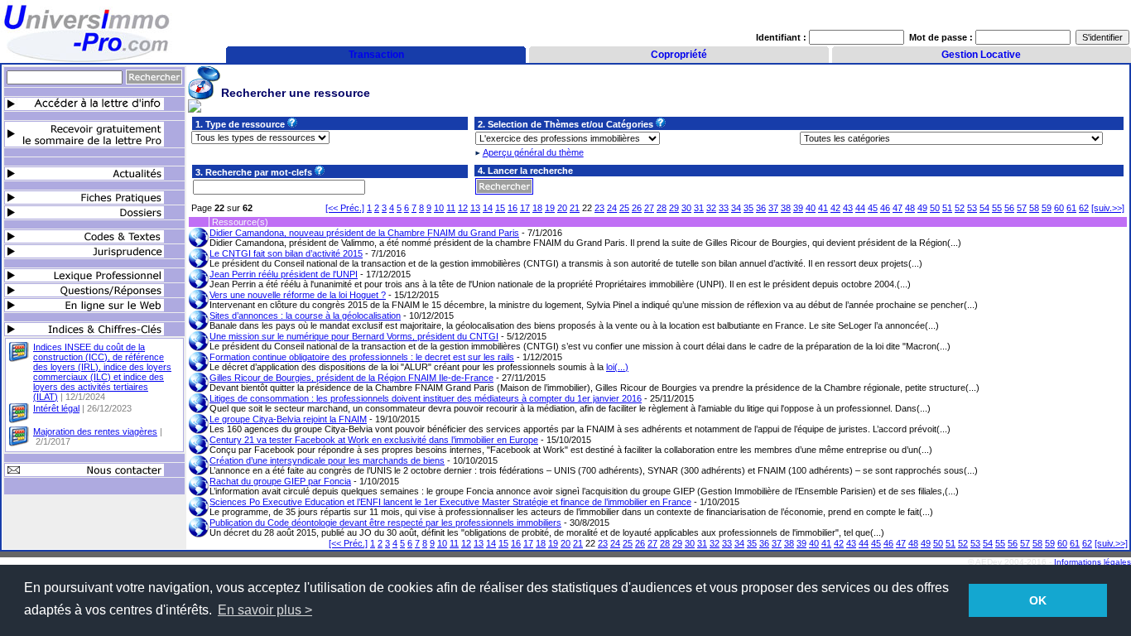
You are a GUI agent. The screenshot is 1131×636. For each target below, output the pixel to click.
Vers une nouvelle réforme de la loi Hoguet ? (297, 295)
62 (1084, 208)
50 (935, 208)
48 (910, 208)
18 (537, 208)
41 (823, 208)
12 (463, 208)
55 (997, 208)
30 (686, 208)
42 (835, 208)
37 (773, 208)
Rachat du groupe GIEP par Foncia (280, 481)
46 (885, 208)
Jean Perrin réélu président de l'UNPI (283, 274)
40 (811, 208)
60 (1059, 208)
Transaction (376, 54)
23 (599, 208)
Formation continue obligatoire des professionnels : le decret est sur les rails (361, 357)
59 (1047, 208)
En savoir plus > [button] (265, 610)
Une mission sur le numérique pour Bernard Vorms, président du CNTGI (353, 336)
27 (649, 208)
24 (612, 208)
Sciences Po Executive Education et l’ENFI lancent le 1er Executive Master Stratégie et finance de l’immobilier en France (450, 502)
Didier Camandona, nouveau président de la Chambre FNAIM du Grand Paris (364, 233)
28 (662, 208)
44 (860, 208)
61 (1071, 208)
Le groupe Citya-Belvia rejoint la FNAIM (288, 419)
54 (984, 208)
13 (475, 208)
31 (699, 208)
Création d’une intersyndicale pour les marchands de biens (327, 460)
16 (512, 208)
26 (637, 208)
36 (761, 208)
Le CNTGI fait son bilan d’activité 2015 (286, 253)
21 (575, 208)
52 (960, 208)
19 (550, 208)
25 (624, 208)
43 (848, 208)
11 (450, 208)
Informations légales (1092, 561)
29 (674, 208)
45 (873, 208)
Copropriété (679, 54)
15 (500, 208)
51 (947, 208)
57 (1022, 208)
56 (1009, 208)
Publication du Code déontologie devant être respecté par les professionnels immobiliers (385, 523)
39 (798, 208)
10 (439, 208)
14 (488, 208)
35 (748, 208)
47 (897, 208)
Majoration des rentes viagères (95, 431)
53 (972, 208)
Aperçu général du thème (533, 152)
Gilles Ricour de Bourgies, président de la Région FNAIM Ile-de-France (351, 378)
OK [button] (1038, 600)
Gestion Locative (981, 54)
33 (724, 208)
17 (525, 208)
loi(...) (617, 367)
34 (736, 208)
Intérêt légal (56, 408)
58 (1034, 208)
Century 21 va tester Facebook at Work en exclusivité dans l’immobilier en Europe (373, 440)
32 (711, 208)
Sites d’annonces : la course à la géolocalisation (305, 315)
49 (922, 208)
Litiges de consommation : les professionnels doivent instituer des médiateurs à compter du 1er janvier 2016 (425, 398)
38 (786, 208)
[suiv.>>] (1107, 208)
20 (562, 208)
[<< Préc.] (344, 208)
